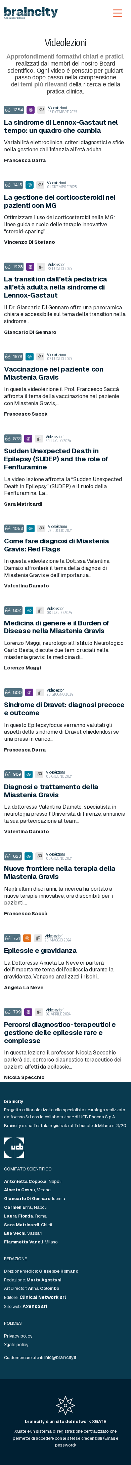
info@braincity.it (60, 1357)
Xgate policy (16, 1345)
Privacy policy (18, 1336)
